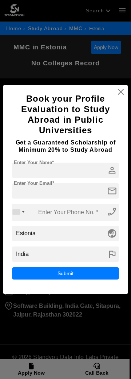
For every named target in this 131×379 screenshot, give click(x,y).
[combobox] (18, 212)
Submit (65, 273)
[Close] (121, 92)
